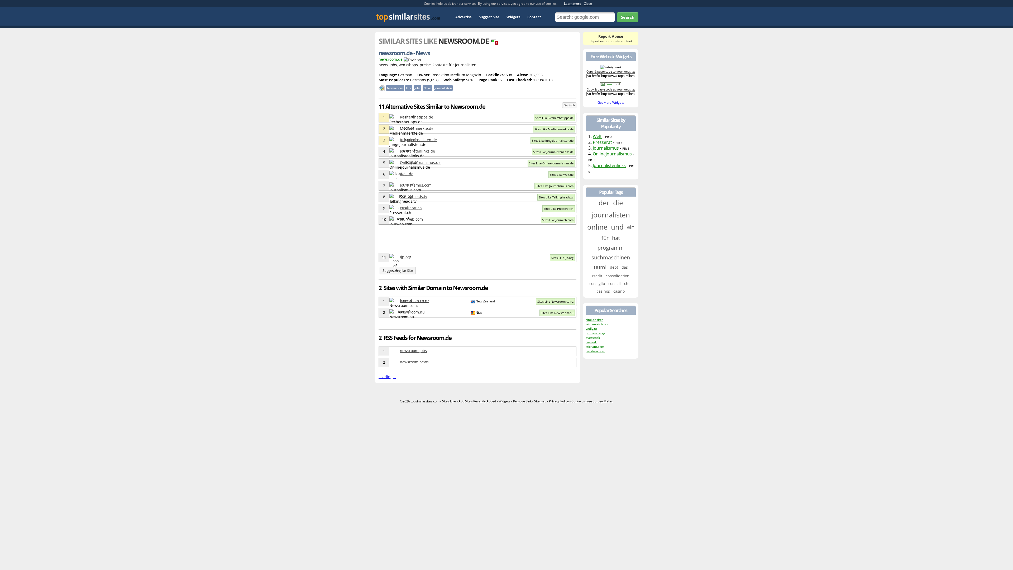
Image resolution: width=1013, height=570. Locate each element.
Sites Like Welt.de (562, 175)
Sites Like (449, 401)
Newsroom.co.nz (414, 300)
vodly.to (591, 328)
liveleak (591, 342)
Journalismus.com (416, 185)
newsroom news (414, 361)
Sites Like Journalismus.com (555, 186)
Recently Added (484, 401)
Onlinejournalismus (612, 154)
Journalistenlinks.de (417, 151)
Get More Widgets (611, 102)
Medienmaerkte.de (416, 128)
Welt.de (406, 173)
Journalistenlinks (609, 165)
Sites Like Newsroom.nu (557, 313)
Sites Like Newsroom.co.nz (555, 301)
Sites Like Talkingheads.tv (556, 197)
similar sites (594, 319)
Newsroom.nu (412, 312)
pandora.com (595, 351)
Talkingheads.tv (413, 196)
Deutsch (569, 105)
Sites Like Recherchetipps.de (554, 118)
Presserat (602, 142)
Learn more (572, 3)
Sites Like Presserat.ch (559, 209)
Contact (534, 17)
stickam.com (595, 346)
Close (588, 3)
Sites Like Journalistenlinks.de (553, 152)
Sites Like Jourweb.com (558, 220)
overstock (593, 337)
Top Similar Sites (408, 17)
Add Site (464, 401)
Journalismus (606, 148)
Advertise (463, 17)
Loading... (387, 376)
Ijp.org (405, 256)
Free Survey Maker (599, 401)
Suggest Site (489, 17)
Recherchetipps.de (416, 117)
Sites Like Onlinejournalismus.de (551, 163)
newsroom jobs (413, 350)
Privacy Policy (559, 401)
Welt (597, 136)
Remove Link (522, 401)
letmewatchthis (597, 324)
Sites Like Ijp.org (562, 258)
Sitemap (540, 401)
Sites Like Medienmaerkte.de (554, 129)
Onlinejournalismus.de (420, 162)
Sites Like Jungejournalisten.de (553, 140)
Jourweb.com (411, 219)
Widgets (513, 17)
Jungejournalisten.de (418, 139)
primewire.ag (595, 333)
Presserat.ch (411, 207)
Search (627, 17)
